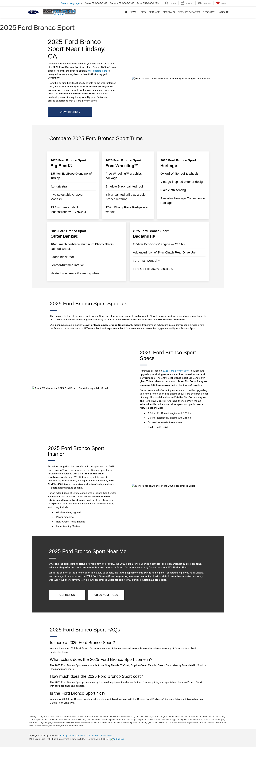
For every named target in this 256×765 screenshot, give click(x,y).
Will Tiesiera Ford (97, 70)
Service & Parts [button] (189, 12)
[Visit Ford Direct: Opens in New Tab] (117, 739)
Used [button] (142, 12)
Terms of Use (107, 735)
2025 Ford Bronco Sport (176, 370)
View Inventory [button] (70, 112)
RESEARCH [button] (209, 12)
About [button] (223, 12)
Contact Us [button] (67, 594)
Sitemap (63, 735)
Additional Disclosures (88, 735)
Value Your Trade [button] (106, 594)
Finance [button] (154, 12)
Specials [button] (168, 12)
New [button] (133, 12)
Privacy (72, 735)
